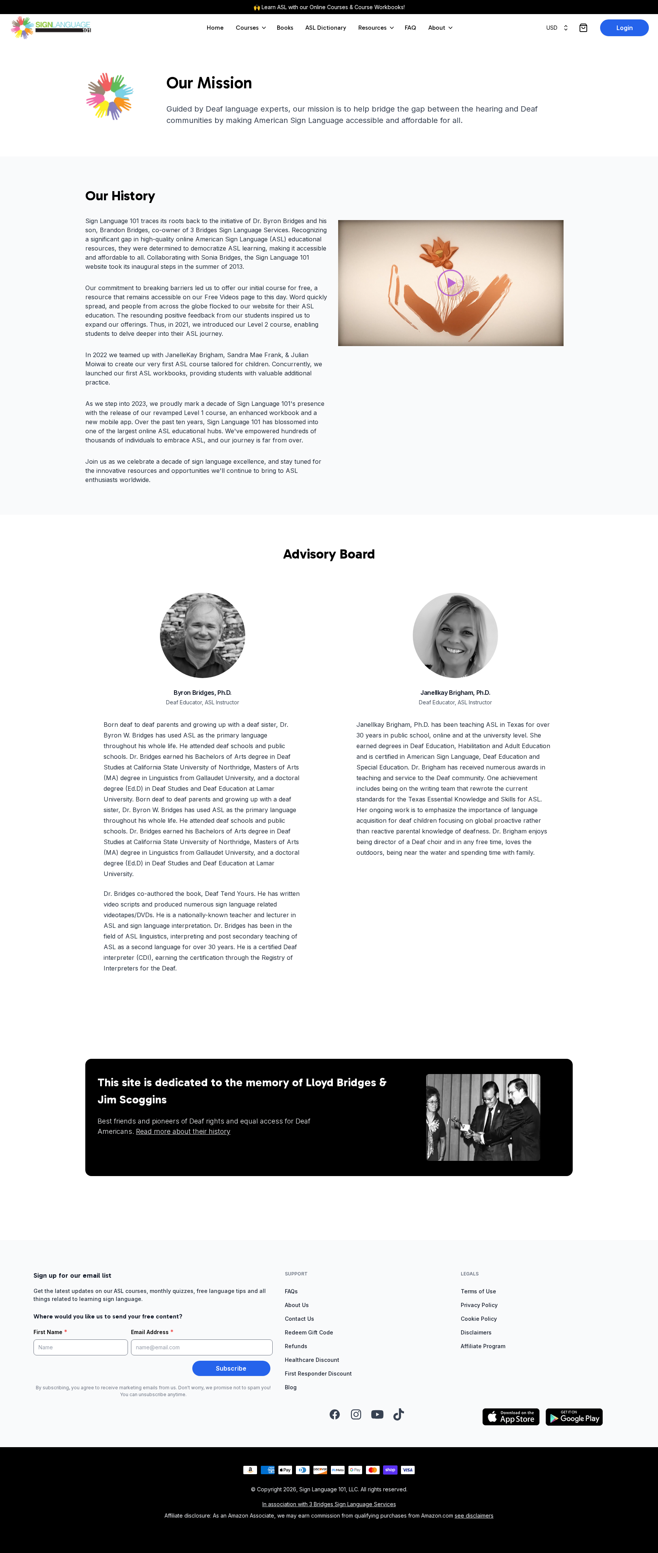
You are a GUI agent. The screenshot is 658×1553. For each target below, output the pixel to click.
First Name (50, 1332)
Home (215, 27)
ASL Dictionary (325, 27)
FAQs (291, 1291)
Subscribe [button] (231, 1368)
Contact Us (299, 1318)
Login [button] (624, 28)
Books (285, 27)
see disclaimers (474, 1515)
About (436, 27)
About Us (297, 1305)
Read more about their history (183, 1131)
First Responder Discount (318, 1373)
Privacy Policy (479, 1305)
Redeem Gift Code (309, 1332)
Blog (291, 1387)
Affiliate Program (483, 1346)
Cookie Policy (479, 1318)
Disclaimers (476, 1332)
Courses (247, 27)
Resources (372, 27)
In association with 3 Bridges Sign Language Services (329, 1504)
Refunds (296, 1346)
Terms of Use (478, 1291)
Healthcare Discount (312, 1360)
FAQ (410, 27)
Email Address (152, 1332)
